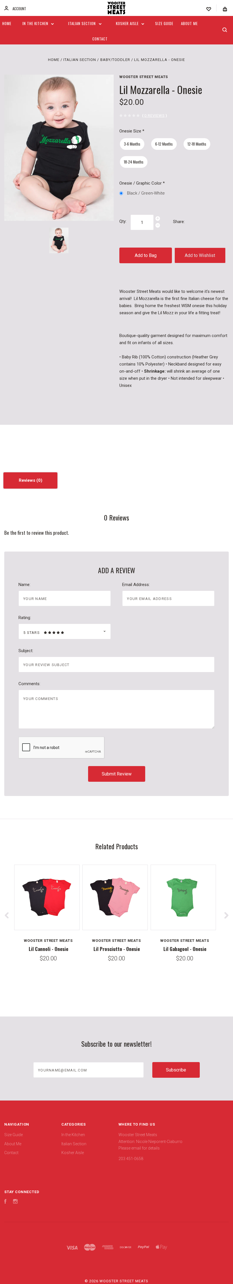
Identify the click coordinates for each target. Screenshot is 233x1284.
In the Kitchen (35, 23)
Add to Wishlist (200, 255)
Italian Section (82, 23)
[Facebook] (5, 1202)
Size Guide (164, 23)
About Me (189, 23)
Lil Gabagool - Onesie (184, 948)
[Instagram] (15, 1202)
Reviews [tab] (27, 480)
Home (6, 23)
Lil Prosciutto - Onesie (116, 948)
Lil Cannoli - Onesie (48, 948)
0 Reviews (154, 115)
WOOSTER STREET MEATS (143, 77)
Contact (100, 39)
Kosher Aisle (128, 23)
